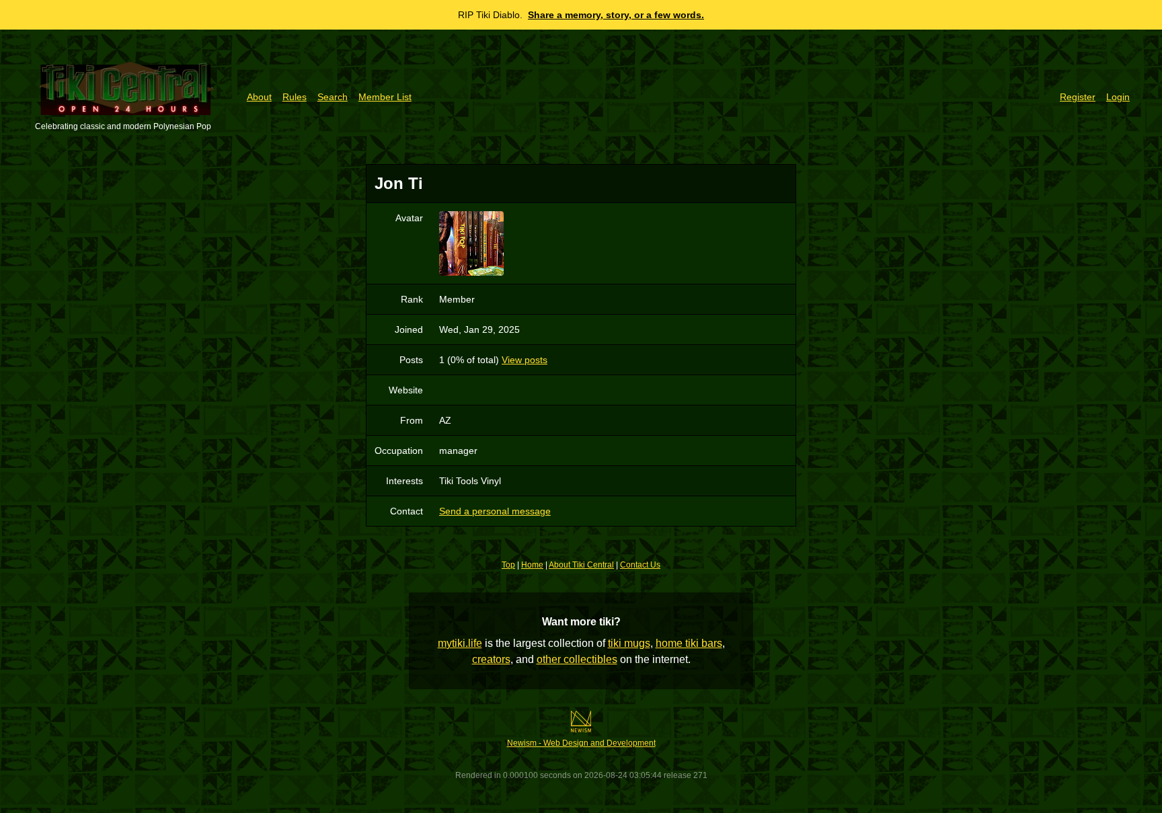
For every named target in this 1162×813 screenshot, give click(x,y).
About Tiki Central (581, 565)
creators (491, 659)
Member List (385, 96)
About (259, 96)
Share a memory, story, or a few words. (616, 14)
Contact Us (640, 565)
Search (332, 96)
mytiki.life (460, 643)
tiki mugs (629, 643)
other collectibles (577, 659)
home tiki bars (689, 643)
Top (508, 565)
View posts (524, 359)
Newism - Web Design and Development (581, 743)
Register (1077, 96)
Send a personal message (495, 511)
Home (532, 565)
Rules (294, 96)
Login (1118, 96)
